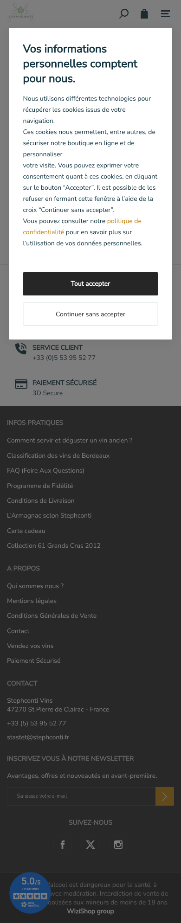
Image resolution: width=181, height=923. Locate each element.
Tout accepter (90, 283)
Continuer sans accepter (90, 314)
